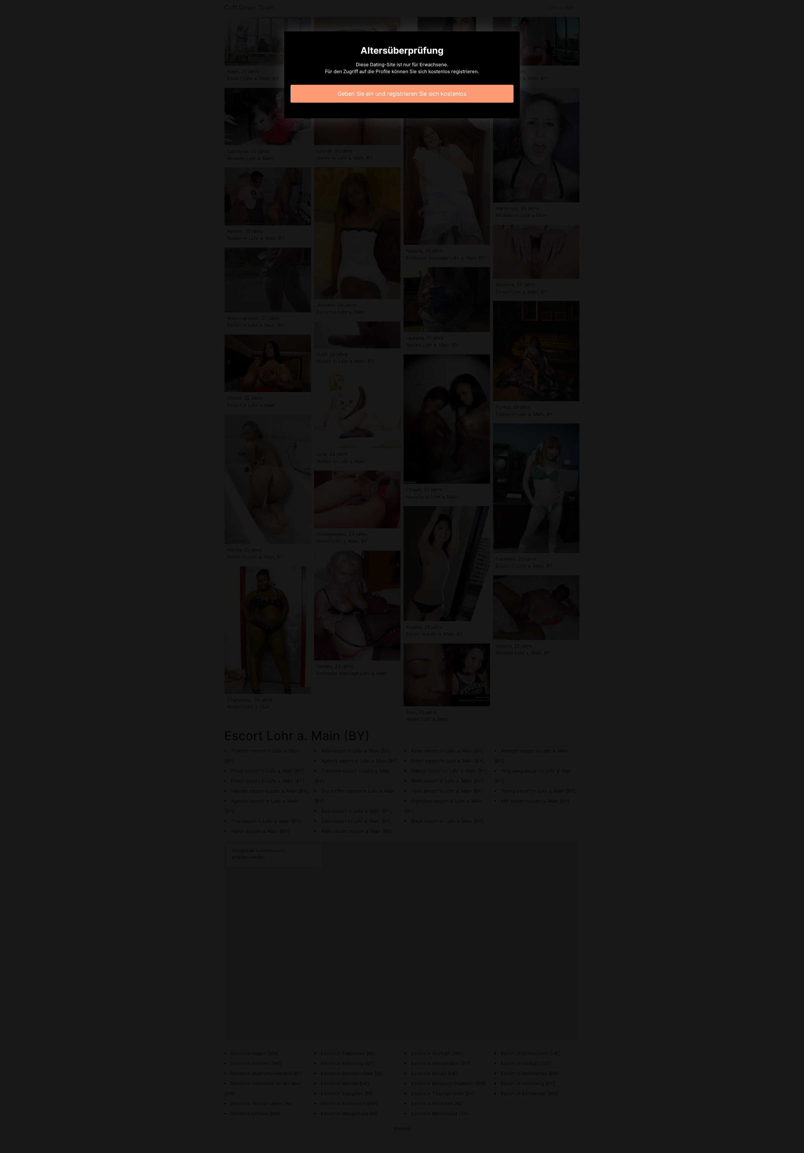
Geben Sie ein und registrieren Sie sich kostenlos (402, 93)
